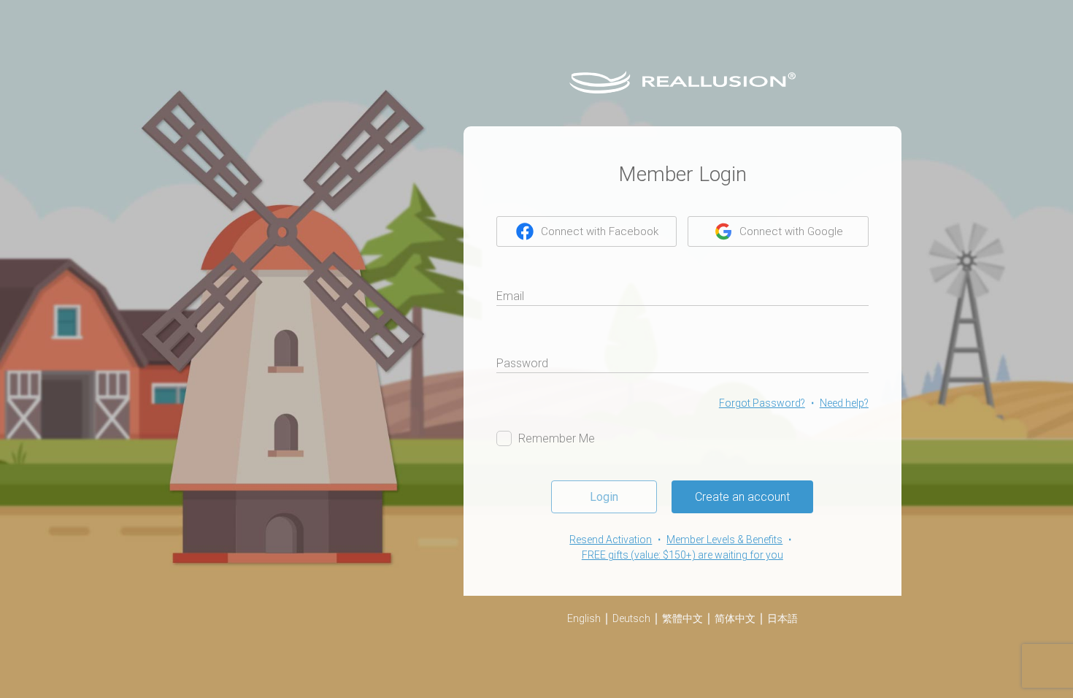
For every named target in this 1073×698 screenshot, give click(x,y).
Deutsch (631, 618)
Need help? (844, 403)
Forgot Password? (762, 403)
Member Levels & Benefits (724, 539)
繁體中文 (682, 618)
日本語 (782, 618)
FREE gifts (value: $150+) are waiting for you (682, 555)
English (584, 618)
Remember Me (556, 438)
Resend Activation (610, 539)
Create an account (742, 497)
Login (604, 497)
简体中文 (735, 618)
